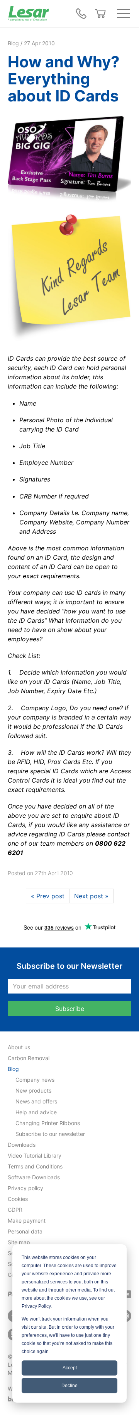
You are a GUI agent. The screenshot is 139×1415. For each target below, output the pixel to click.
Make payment (27, 1220)
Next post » (91, 896)
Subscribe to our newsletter (50, 1134)
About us (19, 1047)
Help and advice (36, 1112)
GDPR (15, 1209)
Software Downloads (34, 1177)
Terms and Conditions (35, 1166)
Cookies (18, 1199)
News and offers (36, 1101)
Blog (13, 1069)
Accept (70, 1367)
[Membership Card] (69, 159)
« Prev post (47, 896)
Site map (19, 1242)
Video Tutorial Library (34, 1155)
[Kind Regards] (69, 278)
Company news (34, 1079)
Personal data (25, 1231)
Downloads (22, 1144)
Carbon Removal (28, 1058)
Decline (69, 1385)
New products (33, 1090)
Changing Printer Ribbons (47, 1123)
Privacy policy (25, 1188)
